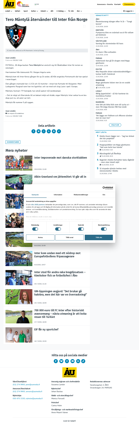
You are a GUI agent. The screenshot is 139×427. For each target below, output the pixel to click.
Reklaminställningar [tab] (81, 194)
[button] (128, 11)
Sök (72, 11)
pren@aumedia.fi (33, 384)
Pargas (99, 58)
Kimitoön (99, 30)
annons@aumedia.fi (34, 391)
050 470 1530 (19, 398)
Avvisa (40, 237)
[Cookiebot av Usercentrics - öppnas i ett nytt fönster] (104, 188)
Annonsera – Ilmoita (105, 4)
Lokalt (7, 11)
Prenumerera (128, 4)
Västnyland (101, 41)
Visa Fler (115, 125)
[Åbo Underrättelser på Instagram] (67, 361)
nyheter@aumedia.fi (34, 398)
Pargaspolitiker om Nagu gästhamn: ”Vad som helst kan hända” (115, 147)
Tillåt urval (69, 237)
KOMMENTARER (13, 142)
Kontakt (117, 4)
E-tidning (60, 11)
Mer (78, 11)
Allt (52, 11)
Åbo (97, 19)
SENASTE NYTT (102, 15)
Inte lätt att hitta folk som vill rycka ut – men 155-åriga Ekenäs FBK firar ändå (113, 107)
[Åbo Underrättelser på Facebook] (56, 361)
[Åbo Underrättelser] (69, 372)
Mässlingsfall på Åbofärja (110, 154)
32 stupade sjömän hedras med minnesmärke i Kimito (113, 171)
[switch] (58, 229)
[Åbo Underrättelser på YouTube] (73, 361)
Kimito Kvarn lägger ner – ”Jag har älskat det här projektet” (117, 138)
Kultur (33, 11)
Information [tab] (58, 194)
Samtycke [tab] (35, 194)
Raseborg (100, 102)
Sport (26, 11)
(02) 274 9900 (19, 384)
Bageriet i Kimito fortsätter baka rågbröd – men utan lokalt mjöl (117, 162)
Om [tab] (104, 194)
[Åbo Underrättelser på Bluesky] (61, 361)
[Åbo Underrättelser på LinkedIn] (78, 361)
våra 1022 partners (38, 204)
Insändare (100, 80)
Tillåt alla (99, 237)
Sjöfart (17, 11)
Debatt (43, 11)
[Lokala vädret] (36, 4)
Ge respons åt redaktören (15, 113)
